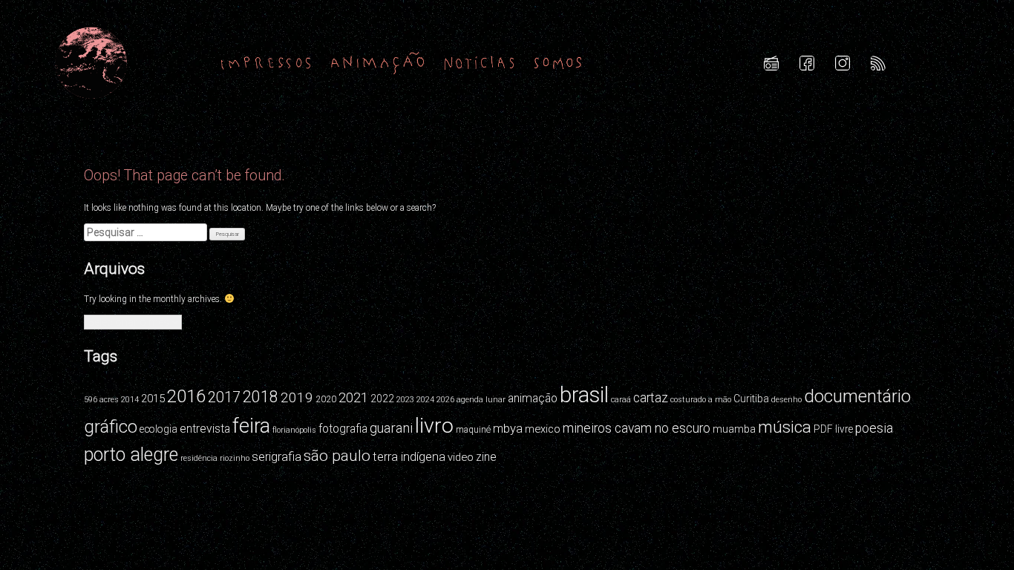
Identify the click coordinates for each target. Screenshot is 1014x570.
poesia (874, 428)
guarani (391, 428)
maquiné (473, 430)
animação (532, 398)
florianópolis (294, 430)
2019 (297, 397)
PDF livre (833, 429)
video (461, 457)
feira (251, 426)
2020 (325, 399)
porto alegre (131, 454)
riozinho (234, 458)
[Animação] (377, 62)
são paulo (337, 456)
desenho (786, 399)
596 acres (101, 399)
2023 (405, 399)
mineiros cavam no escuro (636, 428)
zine (486, 457)
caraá (621, 399)
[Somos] (557, 62)
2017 (224, 397)
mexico (542, 429)
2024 (425, 399)
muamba (734, 429)
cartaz (650, 397)
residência (198, 458)
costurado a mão (700, 399)
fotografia (342, 429)
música (784, 426)
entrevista (205, 429)
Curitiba (751, 398)
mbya (508, 428)
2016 (186, 396)
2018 (260, 396)
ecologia (158, 429)
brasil (584, 394)
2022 (382, 398)
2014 (130, 399)
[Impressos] (266, 62)
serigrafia (276, 456)
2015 (153, 398)
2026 (445, 399)
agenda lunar (481, 399)
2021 (353, 397)
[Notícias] (479, 62)
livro (434, 425)
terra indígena (409, 456)
